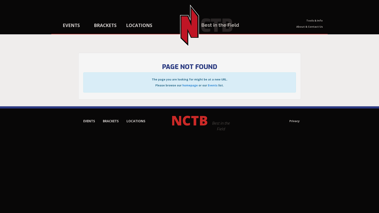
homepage (190, 85)
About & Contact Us (309, 26)
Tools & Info (314, 20)
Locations (139, 25)
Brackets (105, 25)
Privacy (294, 121)
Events (71, 25)
